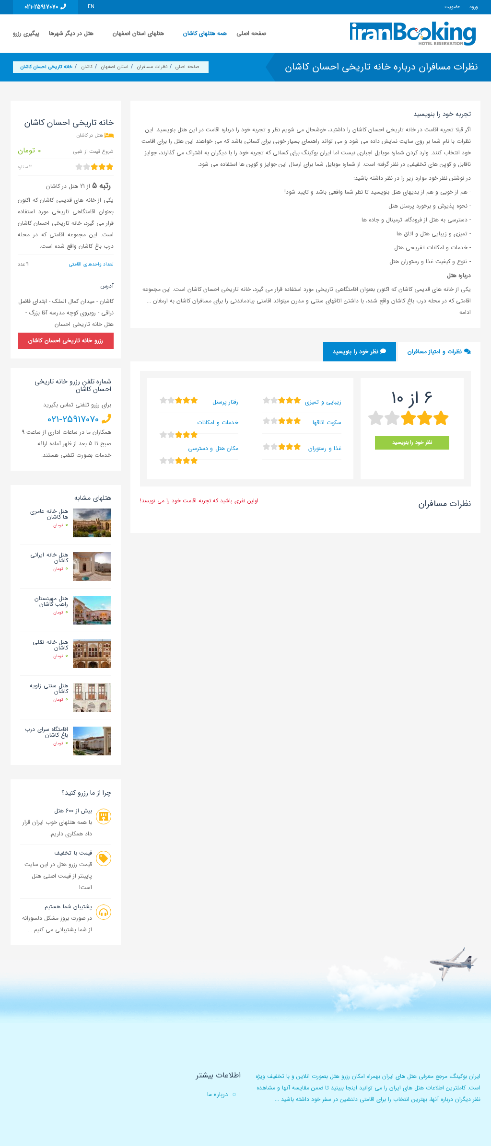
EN (91, 7)
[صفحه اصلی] (414, 34)
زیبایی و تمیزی (323, 401)
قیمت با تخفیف (73, 852)
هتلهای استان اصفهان (138, 33)
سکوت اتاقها (327, 422)
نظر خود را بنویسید (356, 351)
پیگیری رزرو (26, 33)
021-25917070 (42, 7)
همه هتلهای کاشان (205, 33)
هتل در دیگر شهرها (71, 33)
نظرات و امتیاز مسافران (436, 351)
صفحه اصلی (251, 33)
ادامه (465, 312)
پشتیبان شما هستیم (68, 906)
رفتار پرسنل (225, 401)
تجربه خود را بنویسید (442, 114)
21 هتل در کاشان (65, 186)
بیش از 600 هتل (73, 810)
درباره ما (217, 1094)
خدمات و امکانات (217, 422)
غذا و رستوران (324, 448)
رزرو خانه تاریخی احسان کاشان (65, 340)
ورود (473, 7)
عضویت (452, 7)
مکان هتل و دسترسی (213, 448)
